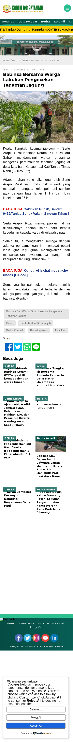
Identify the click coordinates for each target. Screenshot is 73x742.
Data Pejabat (27, 21)
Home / (7, 60)
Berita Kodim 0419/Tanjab (35, 323)
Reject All (36, 717)
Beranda (8, 21)
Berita (45, 21)
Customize (36, 709)
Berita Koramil (31, 60)
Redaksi (11, 623)
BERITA (16, 60)
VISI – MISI (58, 623)
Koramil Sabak (50, 60)
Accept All (36, 725)
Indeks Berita (26, 623)
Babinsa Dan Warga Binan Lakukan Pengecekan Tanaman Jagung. (34, 313)
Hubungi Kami (35, 627)
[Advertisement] (36, 564)
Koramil (59, 21)
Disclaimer (43, 623)
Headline (60, 330)
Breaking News (39, 330)
